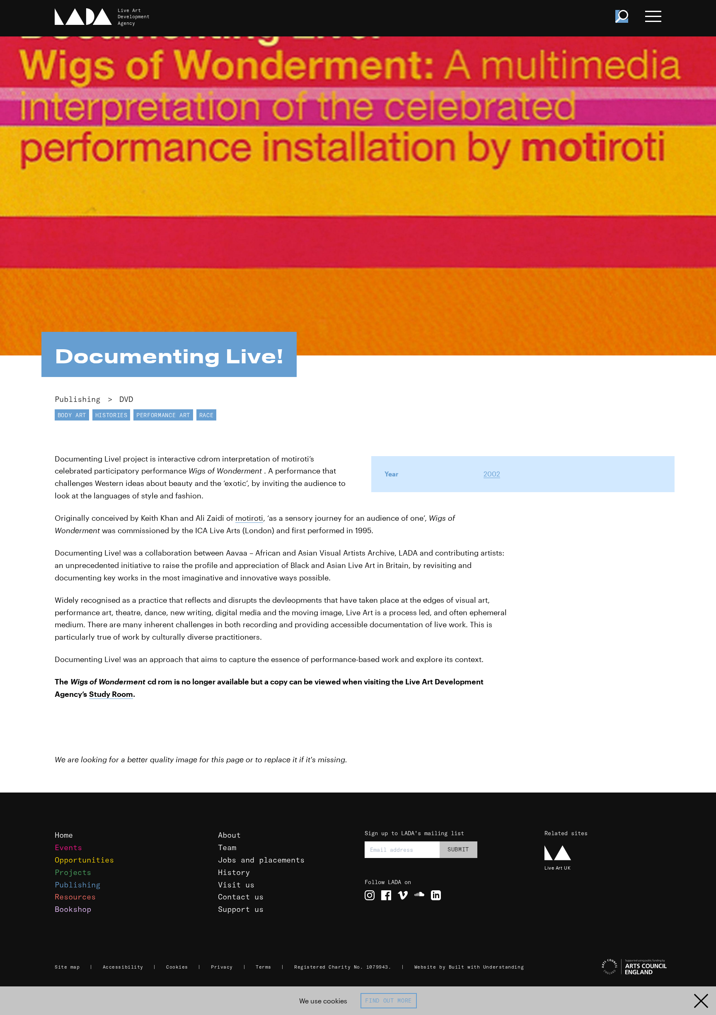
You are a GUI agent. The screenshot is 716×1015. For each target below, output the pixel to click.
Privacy (222, 967)
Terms (263, 967)
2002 (492, 474)
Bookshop (73, 909)
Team (227, 847)
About (229, 835)
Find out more (388, 1000)
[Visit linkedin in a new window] (436, 895)
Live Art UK (557, 867)
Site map (67, 967)
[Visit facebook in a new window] (386, 895)
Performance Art (163, 415)
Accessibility (123, 967)
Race (206, 415)
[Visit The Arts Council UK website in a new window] (606, 967)
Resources (75, 896)
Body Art (72, 415)
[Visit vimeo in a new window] (403, 895)
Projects (73, 872)
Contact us (241, 896)
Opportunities (84, 860)
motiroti (249, 517)
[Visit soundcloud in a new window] (419, 895)
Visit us (236, 884)
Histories (111, 415)
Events (68, 847)
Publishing (77, 399)
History (234, 872)
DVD (126, 399)
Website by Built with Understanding (469, 967)
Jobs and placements (261, 860)
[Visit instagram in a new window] (370, 895)
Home (64, 835)
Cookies (177, 967)
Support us (241, 909)
